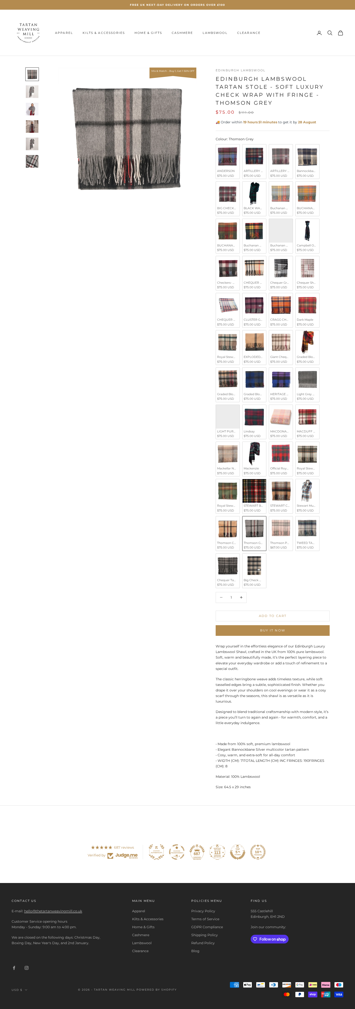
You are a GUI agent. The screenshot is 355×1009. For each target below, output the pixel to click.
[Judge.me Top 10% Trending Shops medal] (258, 852)
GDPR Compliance (207, 927)
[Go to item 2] (32, 91)
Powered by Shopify (156, 989)
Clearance (249, 33)
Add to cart (273, 616)
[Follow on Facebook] (14, 967)
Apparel (64, 33)
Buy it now (272, 630)
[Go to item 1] (32, 74)
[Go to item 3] (32, 109)
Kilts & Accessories (104, 33)
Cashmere (182, 33)
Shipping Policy (204, 935)
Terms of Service (205, 919)
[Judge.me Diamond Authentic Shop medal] (156, 852)
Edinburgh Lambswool (240, 70)
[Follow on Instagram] (26, 967)
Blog (195, 951)
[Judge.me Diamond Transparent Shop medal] (177, 852)
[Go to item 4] (32, 126)
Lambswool (215, 33)
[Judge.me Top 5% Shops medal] (237, 852)
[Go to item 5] (32, 144)
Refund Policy (203, 943)
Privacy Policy (203, 911)
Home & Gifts (148, 33)
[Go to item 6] (32, 161)
